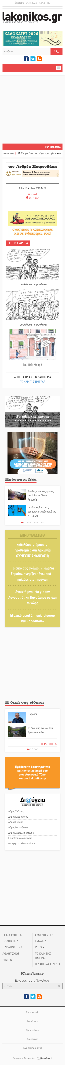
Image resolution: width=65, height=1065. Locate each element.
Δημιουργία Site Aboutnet (24, 1058)
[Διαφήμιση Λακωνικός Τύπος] (32, 773)
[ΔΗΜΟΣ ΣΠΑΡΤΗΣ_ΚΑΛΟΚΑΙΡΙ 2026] (32, 38)
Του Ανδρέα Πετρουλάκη (32, 284)
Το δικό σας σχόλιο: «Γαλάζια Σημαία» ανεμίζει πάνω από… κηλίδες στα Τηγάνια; (32, 574)
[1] (22, 522)
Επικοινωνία (32, 1012)
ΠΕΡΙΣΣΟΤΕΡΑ (49, 744)
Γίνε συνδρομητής (32, 1047)
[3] (27, 522)
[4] (29, 522)
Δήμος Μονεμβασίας (18, 827)
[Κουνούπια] (33, 453)
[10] (43, 522)
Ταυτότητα (32, 1021)
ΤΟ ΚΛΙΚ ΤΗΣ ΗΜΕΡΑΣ (32, 382)
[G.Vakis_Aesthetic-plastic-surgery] (32, 173)
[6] (33, 522)
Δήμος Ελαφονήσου (18, 816)
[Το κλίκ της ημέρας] (32, 411)
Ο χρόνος (32, 714)
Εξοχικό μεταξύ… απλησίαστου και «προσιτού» (32, 618)
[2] (24, 522)
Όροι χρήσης (32, 1030)
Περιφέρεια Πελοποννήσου (21, 843)
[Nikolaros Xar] (32, 218)
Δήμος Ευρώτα (15, 822)
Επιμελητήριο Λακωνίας (20, 838)
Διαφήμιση (32, 1039)
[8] (38, 522)
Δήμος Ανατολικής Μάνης (21, 832)
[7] (36, 522)
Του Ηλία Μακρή (32, 365)
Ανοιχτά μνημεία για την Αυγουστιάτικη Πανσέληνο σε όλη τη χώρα (32, 597)
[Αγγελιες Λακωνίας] (32, 231)
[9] (41, 522)
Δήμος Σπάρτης (16, 811)
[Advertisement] (32, 109)
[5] (31, 522)
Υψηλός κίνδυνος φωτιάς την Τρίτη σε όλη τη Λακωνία (41, 495)
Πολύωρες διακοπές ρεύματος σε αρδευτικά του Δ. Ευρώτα (33, 153)
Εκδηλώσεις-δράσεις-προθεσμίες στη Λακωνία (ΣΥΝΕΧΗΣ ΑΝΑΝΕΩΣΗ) (32, 550)
